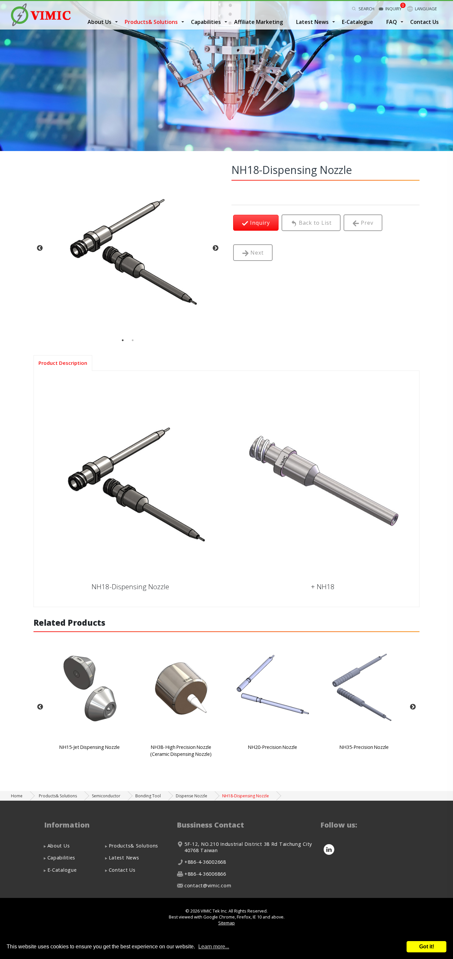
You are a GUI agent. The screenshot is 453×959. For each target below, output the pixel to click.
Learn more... (213, 946)
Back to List (314, 222)
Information (67, 825)
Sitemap (226, 923)
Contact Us (424, 22)
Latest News (124, 857)
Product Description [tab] (62, 363)
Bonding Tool (148, 796)
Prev (366, 222)
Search (366, 9)
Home (17, 796)
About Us (58, 845)
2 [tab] (132, 340)
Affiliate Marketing (258, 22)
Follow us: (338, 825)
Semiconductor (106, 796)
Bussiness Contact (210, 825)
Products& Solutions (151, 22)
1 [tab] (122, 340)
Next (215, 248)
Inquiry (393, 9)
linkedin (328, 849)
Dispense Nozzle (191, 796)
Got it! (426, 946)
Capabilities (61, 857)
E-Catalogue (357, 22)
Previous (39, 248)
